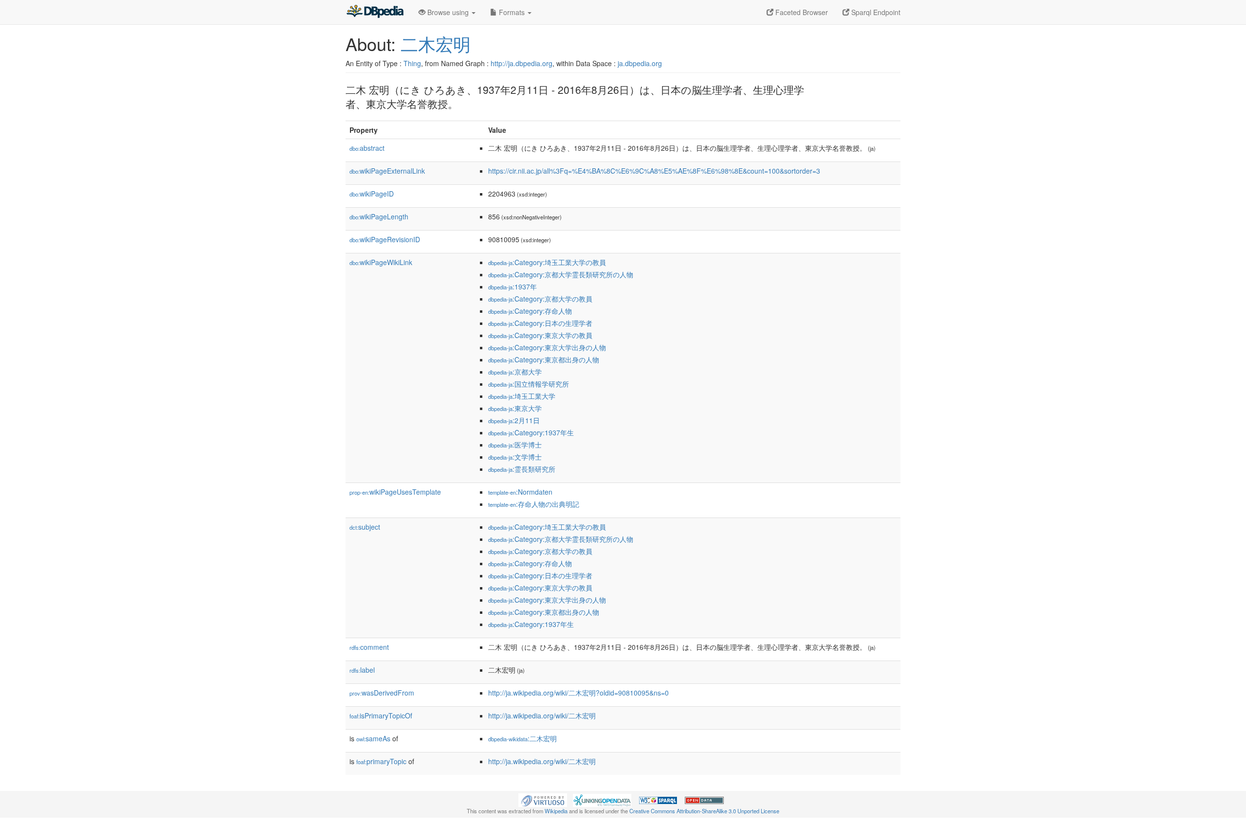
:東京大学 (515, 408)
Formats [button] (512, 12)
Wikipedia (556, 811)
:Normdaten (520, 492)
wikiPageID (371, 193)
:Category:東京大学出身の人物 (547, 347)
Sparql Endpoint (874, 12)
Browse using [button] (448, 12)
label (362, 670)
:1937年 (512, 286)
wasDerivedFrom (381, 693)
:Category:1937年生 (531, 432)
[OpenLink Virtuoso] (542, 799)
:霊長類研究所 (521, 469)
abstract (367, 148)
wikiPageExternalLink (387, 171)
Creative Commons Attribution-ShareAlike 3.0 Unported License (704, 811)
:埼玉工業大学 (521, 396)
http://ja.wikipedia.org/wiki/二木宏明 (542, 715)
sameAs (373, 738)
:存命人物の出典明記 (533, 504)
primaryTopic (381, 761)
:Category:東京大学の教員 (540, 335)
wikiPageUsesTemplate (395, 492)
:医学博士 (515, 444)
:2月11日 (514, 420)
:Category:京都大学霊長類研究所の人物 (560, 274)
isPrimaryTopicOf (380, 715)
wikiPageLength (378, 216)
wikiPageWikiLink (380, 262)
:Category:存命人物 (530, 311)
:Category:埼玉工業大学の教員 (547, 262)
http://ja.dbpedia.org (521, 63)
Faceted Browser (800, 12)
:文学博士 (515, 457)
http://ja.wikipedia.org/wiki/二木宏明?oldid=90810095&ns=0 (578, 693)
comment (369, 647)
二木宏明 (436, 43)
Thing (412, 63)
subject (364, 527)
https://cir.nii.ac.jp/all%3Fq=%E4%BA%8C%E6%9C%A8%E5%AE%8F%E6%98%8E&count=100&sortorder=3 (654, 171)
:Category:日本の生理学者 (540, 323)
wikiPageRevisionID (384, 239)
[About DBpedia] (374, 12)
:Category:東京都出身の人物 (543, 359)
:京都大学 (515, 371)
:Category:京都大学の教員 (540, 299)
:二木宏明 (522, 738)
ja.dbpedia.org (640, 63)
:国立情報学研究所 (528, 384)
